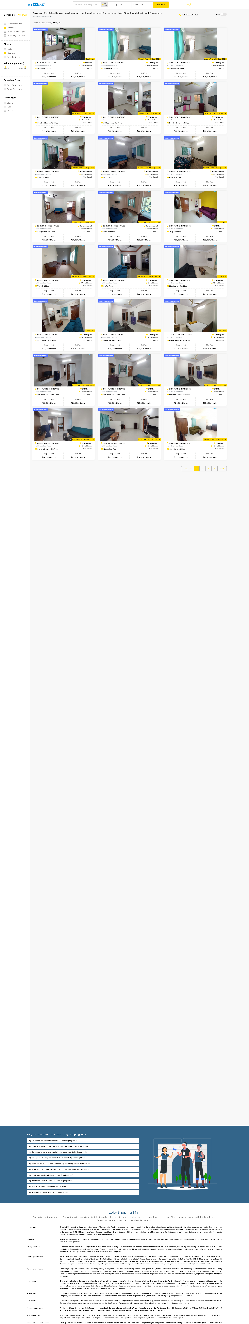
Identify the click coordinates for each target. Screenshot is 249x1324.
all (60, 23)
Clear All (22, 15)
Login (189, 4)
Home (35, 23)
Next (222, 469)
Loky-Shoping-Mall (49, 23)
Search (161, 4)
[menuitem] (187, 468)
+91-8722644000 (189, 15)
